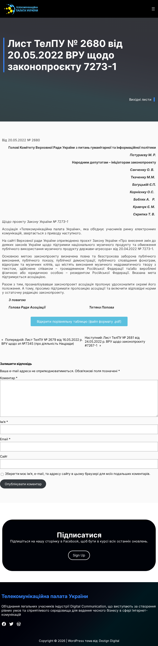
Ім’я (4, 422)
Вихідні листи (140, 99)
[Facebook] (3, 623)
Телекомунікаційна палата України (44, 596)
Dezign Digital (109, 641)
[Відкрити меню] (153, 8)
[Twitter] (11, 623)
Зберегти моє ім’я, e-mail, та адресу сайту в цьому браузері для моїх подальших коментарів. (77, 474)
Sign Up (79, 555)
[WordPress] (18, 623)
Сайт (3, 456)
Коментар (8, 378)
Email (5, 439)
